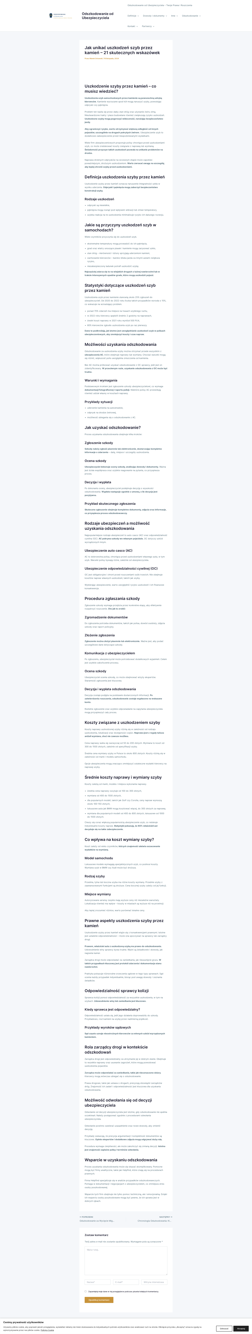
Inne (173, 15)
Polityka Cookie (47, 1330)
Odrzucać (224, 1328)
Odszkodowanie (190, 15)
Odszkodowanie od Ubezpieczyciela (97, 16)
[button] (137, 15)
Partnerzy (147, 26)
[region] (126, 1326)
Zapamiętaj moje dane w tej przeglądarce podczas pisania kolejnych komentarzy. (123, 1291)
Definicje (132, 15)
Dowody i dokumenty (153, 15)
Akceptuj (241, 1328)
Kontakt (131, 26)
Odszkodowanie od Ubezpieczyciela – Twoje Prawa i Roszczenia (160, 5)
